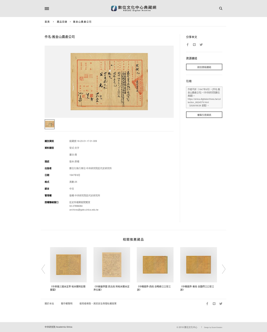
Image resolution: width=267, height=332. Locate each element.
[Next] (221, 269)
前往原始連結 (204, 67)
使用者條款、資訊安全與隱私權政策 (98, 303)
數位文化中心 (190, 327)
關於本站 (49, 303)
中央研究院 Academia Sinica (58, 326)
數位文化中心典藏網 (133, 8)
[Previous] (46, 269)
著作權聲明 (66, 303)
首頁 (47, 21)
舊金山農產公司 (82, 21)
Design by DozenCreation (213, 327)
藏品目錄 (62, 21)
